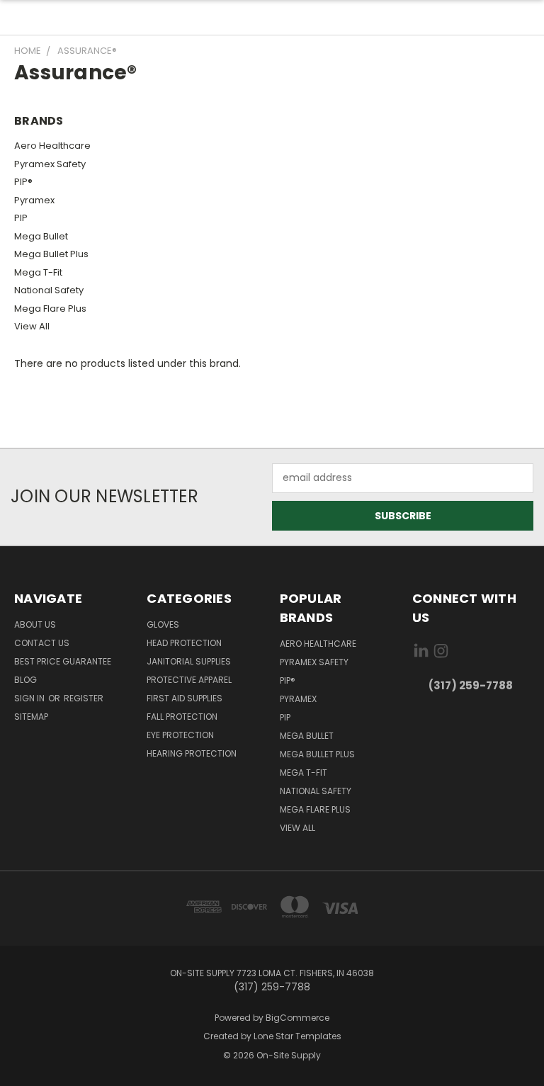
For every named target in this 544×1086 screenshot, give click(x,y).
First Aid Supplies (184, 698)
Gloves (163, 624)
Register (83, 698)
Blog (25, 680)
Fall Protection (182, 717)
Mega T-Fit (38, 272)
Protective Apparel (189, 680)
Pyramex (34, 200)
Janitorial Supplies (189, 661)
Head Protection (184, 643)
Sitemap (31, 717)
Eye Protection (180, 735)
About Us (35, 624)
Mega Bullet (41, 236)
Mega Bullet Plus (51, 254)
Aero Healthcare (52, 145)
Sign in (30, 698)
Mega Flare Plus (50, 308)
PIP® (23, 181)
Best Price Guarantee (62, 661)
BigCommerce (297, 1018)
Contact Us (41, 643)
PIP (21, 218)
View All (32, 326)
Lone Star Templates (297, 1036)
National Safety (49, 290)
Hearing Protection (192, 753)
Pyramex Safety (50, 164)
